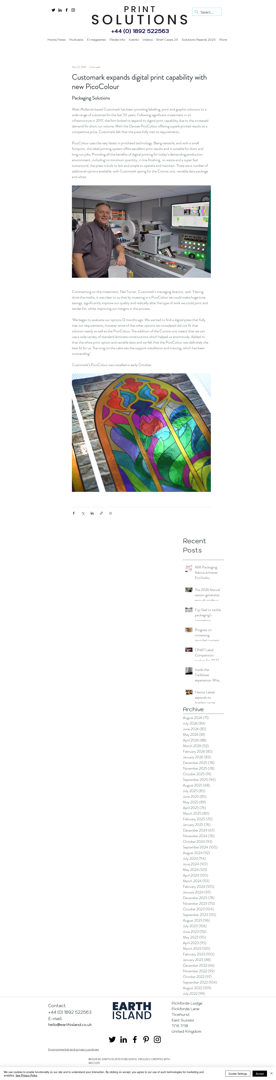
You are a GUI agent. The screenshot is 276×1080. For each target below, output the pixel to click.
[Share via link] (101, 513)
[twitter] (53, 10)
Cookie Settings (237, 1073)
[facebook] (66, 10)
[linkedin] (60, 10)
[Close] (271, 1073)
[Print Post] (110, 513)
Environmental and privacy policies (73, 1049)
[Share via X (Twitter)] (83, 513)
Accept (260, 1073)
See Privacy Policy (26, 1075)
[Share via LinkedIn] (92, 513)
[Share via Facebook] (73, 513)
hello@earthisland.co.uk (70, 1024)
